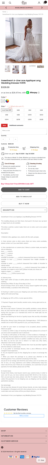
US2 (29, 110)
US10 (29, 115)
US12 (41, 115)
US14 (6, 119)
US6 (6, 115)
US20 (41, 119)
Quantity (3, 135)
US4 (41, 110)
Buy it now (24, 204)
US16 (18, 119)
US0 (18, 110)
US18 (29, 119)
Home (4, 12)
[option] (24, 8)
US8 (18, 115)
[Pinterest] (2, 447)
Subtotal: (4, 144)
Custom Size (6, 110)
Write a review (24, 416)
